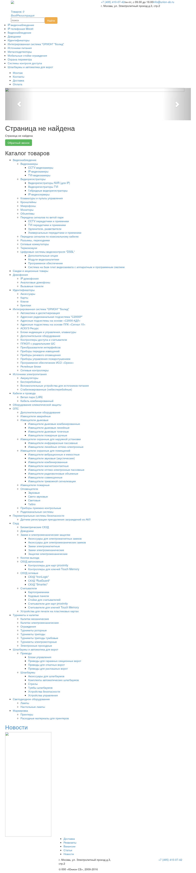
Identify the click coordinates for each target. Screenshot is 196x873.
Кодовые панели (38, 596)
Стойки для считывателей (44, 600)
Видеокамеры (29, 164)
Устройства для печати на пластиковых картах (49, 611)
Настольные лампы (32, 707)
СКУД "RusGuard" (39, 580)
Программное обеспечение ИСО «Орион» (47, 362)
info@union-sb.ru (163, 2)
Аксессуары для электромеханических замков (57, 542)
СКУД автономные (31, 561)
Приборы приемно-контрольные (40, 508)
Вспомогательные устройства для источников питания (54, 385)
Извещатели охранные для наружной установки (50, 439)
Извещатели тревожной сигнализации (52, 481)
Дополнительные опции (43, 255)
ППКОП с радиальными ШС (37, 343)
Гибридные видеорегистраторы (48, 190)
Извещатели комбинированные (48, 462)
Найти (51, 20)
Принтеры (26, 714)
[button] (19, 104)
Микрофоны (28, 206)
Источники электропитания (30, 374)
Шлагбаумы (27, 672)
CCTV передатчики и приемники (48, 221)
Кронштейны (28, 202)
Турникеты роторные (33, 630)
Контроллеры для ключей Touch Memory (53, 569)
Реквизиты (70, 842)
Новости (16, 727)
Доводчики (14, 36)
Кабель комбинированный (36, 401)
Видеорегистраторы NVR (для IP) (49, 183)
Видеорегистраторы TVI (43, 187)
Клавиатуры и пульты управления (41, 198)
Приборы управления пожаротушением (45, 359)
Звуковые (34, 492)
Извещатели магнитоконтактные (48, 466)
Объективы (27, 213)
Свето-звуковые (38, 496)
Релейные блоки (30, 366)
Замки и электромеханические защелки (45, 534)
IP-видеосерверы (39, 194)
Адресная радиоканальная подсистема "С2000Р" (51, 317)
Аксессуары (27, 294)
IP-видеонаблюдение (21, 25)
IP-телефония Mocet (20, 29)
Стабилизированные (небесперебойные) (46, 389)
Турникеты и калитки (26, 615)
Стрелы (33, 684)
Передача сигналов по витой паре (42, 217)
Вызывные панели (31, 286)
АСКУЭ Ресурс (29, 328)
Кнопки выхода (29, 557)
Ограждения (28, 626)
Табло (32, 504)
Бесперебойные (30, 382)
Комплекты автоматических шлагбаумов (53, 680)
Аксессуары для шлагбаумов (46, 676)
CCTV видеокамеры (40, 167)
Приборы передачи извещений (40, 351)
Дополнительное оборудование (40, 336)
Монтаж (18, 73)
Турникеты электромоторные (38, 642)
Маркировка (20, 710)
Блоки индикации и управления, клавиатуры (48, 332)
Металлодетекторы (20, 52)
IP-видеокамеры (38, 171)
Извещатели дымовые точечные (48, 431)
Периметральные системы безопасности (38, 515)
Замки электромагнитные (44, 546)
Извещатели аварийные (35, 416)
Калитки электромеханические (39, 622)
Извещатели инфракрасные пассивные (53, 443)
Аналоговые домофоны (35, 282)
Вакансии (69, 846)
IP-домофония (29, 278)
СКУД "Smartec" (38, 584)
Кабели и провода (24, 393)
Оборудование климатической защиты (37, 404)
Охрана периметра (20, 59)
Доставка (18, 80)
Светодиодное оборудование (31, 699)
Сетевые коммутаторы (34, 244)
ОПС (16, 408)
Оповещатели (29, 489)
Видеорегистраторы (33, 179)
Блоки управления (39, 657)
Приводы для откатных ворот (46, 665)
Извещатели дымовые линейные (48, 427)
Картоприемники (38, 592)
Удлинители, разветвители (44, 229)
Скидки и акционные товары (30, 271)
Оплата (17, 84)
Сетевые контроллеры (34, 370)
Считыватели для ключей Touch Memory (53, 607)
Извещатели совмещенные (45, 477)
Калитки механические (34, 619)
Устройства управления (43, 695)
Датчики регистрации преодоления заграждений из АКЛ (55, 519)
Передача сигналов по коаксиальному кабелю (49, 236)
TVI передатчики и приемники (47, 225)
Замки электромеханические (46, 550)
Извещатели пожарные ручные (47, 435)
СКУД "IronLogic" (38, 577)
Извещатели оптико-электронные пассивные (56, 469)
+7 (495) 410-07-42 (113, 2)
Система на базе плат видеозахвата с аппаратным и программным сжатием (76, 267)
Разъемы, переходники (35, 240)
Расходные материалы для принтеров (44, 718)
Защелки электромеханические (48, 554)
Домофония (20, 274)
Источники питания (20, 48)
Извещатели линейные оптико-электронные (55, 447)
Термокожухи (28, 248)
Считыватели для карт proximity (48, 603)
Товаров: (17, 11)
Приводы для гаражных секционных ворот (54, 661)
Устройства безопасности (44, 691)
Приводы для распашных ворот (48, 668)
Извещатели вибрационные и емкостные (54, 454)
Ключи (24, 301)
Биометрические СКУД (34, 527)
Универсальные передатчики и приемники (54, 232)
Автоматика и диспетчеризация (40, 313)
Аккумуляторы (29, 378)
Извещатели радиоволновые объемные (53, 473)
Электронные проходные (36, 645)
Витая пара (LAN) (31, 397)
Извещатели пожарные (35, 485)
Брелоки (25, 305)
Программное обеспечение (45, 263)
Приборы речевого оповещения (40, 355)
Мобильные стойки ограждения (27, 55)
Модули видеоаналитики (43, 259)
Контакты (18, 76)
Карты (24, 297)
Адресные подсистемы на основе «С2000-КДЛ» (50, 320)
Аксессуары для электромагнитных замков (55, 538)
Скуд (16, 523)
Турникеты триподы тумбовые (39, 638)
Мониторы (26, 209)
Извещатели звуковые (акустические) (51, 458)
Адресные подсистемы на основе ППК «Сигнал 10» (52, 324)
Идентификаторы (18, 40)
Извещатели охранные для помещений (45, 450)
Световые (34, 500)
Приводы (26, 653)
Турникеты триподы (32, 634)
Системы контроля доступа (25, 63)
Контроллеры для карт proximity (48, 565)
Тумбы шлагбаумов (40, 687)
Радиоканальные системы (36, 512)
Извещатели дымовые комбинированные (54, 424)
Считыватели (28, 588)
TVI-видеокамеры (39, 175)
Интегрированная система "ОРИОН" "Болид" (36, 44)
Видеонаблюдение (19, 32)
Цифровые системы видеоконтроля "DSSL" (47, 252)
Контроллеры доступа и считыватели (43, 339)
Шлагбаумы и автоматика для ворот (30, 67)
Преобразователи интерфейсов (40, 347)
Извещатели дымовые (34, 420)
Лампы (24, 703)
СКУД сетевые (29, 573)
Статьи (68, 850)
